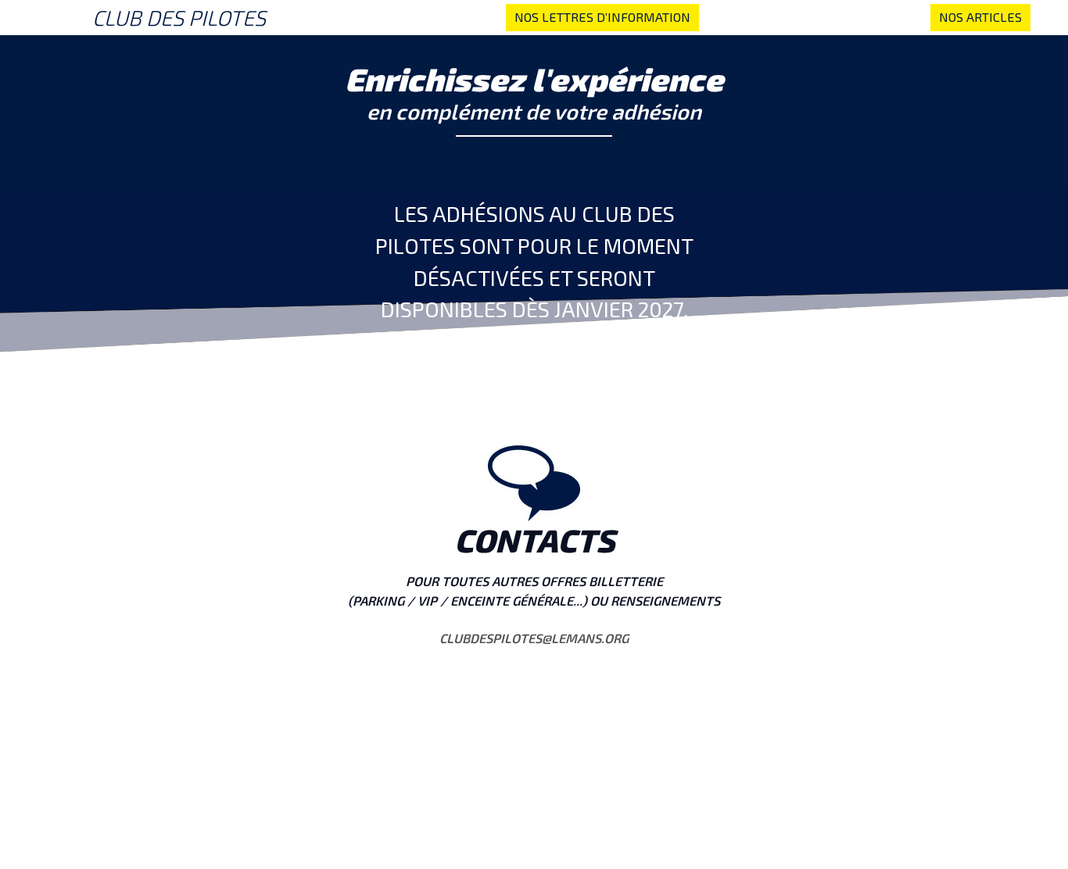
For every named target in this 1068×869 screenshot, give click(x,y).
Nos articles (980, 16)
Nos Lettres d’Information (602, 16)
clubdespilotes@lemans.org (534, 638)
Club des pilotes (179, 17)
